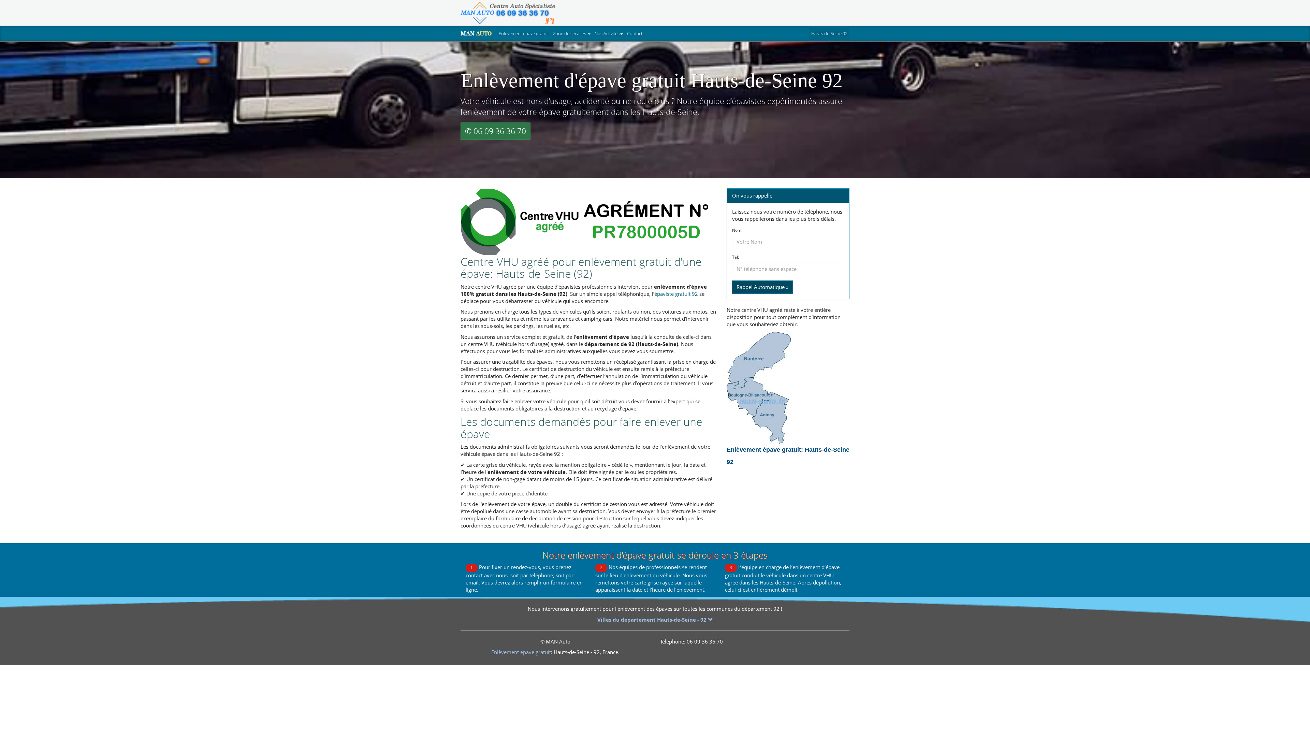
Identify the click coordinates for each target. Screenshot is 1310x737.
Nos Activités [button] (607, 33)
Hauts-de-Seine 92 (830, 33)
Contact (634, 33)
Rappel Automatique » (762, 287)
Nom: (737, 230)
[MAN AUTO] (508, 13)
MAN (476, 33)
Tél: (735, 257)
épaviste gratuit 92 (676, 293)
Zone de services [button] (570, 33)
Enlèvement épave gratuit (524, 33)
